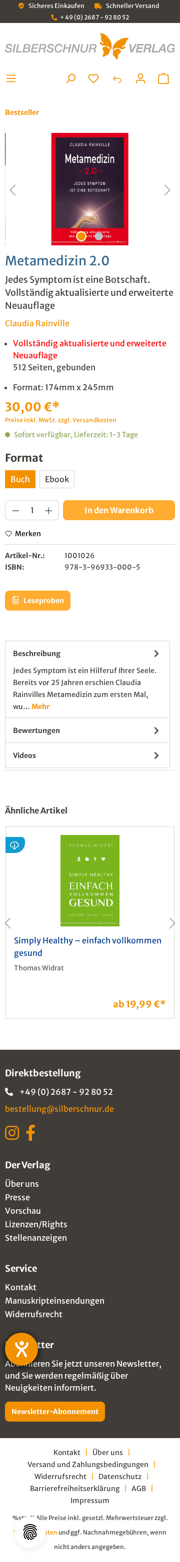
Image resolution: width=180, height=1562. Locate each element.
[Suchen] (70, 78)
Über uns (22, 1184)
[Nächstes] (167, 189)
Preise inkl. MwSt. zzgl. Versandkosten (60, 420)
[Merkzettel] (93, 78)
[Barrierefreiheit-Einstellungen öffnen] (21, 1349)
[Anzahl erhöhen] (49, 510)
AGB (139, 1488)
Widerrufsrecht (33, 1314)
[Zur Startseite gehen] (90, 46)
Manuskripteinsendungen (54, 1301)
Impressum (90, 1500)
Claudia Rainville (37, 323)
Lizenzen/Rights (36, 1224)
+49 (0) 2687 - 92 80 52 (66, 1092)
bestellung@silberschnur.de (59, 1109)
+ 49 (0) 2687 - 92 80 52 (94, 17)
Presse (17, 1197)
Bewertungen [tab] (36, 730)
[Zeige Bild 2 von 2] (98, 236)
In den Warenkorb (119, 510)
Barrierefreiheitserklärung (75, 1488)
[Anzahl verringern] (15, 510)
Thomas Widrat (39, 968)
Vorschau (23, 1211)
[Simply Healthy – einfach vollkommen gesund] (90, 880)
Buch (20, 479)
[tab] (87, 679)
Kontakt (20, 1287)
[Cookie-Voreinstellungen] (30, 1532)
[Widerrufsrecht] (117, 78)
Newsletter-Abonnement (55, 1411)
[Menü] (13, 78)
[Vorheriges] (12, 189)
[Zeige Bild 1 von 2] (81, 236)
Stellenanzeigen (36, 1238)
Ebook (57, 479)
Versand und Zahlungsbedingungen (88, 1464)
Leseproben (43, 600)
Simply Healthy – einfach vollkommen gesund (88, 946)
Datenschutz (120, 1476)
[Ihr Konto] (140, 78)
